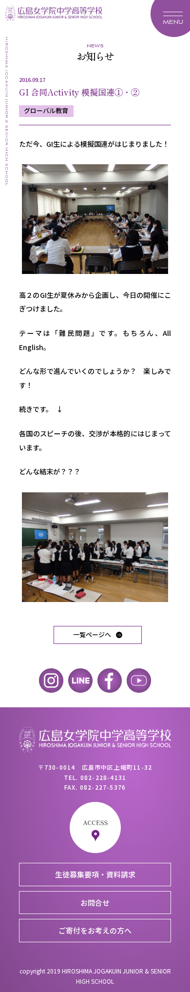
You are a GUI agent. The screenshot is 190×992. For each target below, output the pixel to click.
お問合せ (95, 902)
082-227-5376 (103, 787)
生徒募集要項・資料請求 (95, 874)
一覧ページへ (92, 634)
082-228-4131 (103, 777)
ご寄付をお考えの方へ (95, 930)
